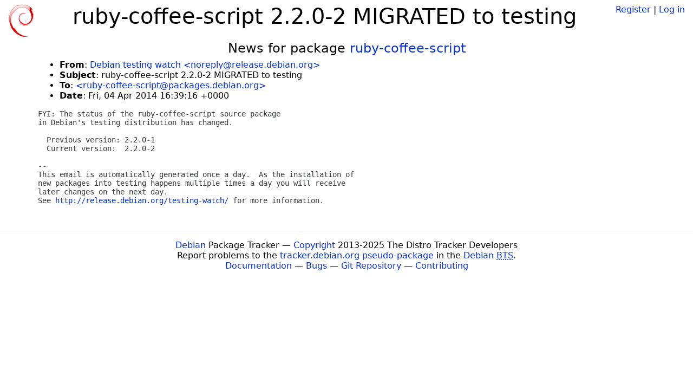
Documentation (258, 266)
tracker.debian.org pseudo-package (357, 255)
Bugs (316, 266)
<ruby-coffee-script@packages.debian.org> (171, 85)
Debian (190, 245)
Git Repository (371, 266)
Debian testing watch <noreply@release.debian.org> (205, 65)
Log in (672, 9)
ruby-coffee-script (408, 48)
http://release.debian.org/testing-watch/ (141, 200)
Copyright (314, 245)
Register (633, 9)
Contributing (441, 266)
